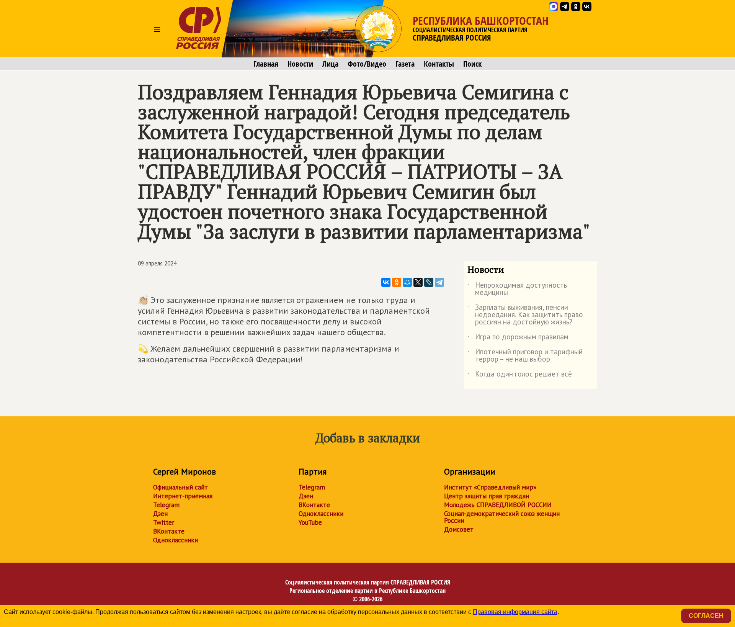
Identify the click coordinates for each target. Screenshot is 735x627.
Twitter (163, 522)
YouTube (310, 522)
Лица (330, 64)
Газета (405, 64)
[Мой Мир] (407, 282)
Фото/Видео (367, 64)
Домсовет (459, 529)
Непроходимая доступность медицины (517, 289)
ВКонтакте (169, 531)
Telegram (166, 504)
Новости (300, 64)
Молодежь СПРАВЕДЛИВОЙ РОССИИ (498, 504)
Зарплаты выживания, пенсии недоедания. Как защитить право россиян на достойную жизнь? (525, 315)
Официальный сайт (180, 487)
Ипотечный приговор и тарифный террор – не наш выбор (525, 355)
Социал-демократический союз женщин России (502, 517)
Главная (265, 64)
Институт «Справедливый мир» (490, 487)
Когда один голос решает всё (519, 375)
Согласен (706, 615)
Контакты (439, 64)
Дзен (160, 513)
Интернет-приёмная (182, 496)
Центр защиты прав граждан (486, 496)
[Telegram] (439, 282)
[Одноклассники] (396, 282)
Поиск (472, 64)
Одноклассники (175, 540)
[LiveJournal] (428, 282)
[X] (418, 282)
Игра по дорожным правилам (517, 338)
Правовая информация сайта (515, 612)
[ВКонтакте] (385, 282)
